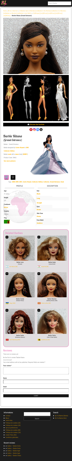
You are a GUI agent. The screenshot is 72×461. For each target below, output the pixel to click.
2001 (27, 147)
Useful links (9, 420)
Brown (39, 209)
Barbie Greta (16, 446)
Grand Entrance (55, 182)
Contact (8, 416)
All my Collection (13, 11)
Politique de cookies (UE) (13, 423)
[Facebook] (37, 129)
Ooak (62, 182)
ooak (9, 154)
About (7, 418)
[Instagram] (34, 129)
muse (17, 154)
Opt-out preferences (12, 428)
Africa (6, 207)
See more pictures (10, 161)
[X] (41, 129)
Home (5, 11)
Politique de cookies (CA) (13, 432)
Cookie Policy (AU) (11, 435)
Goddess (40, 223)
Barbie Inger (16, 451)
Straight (39, 203)
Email (5, 387)
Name (5, 378)
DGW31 (25, 154)
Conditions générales (12, 437)
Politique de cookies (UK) (13, 425)
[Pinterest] (30, 129)
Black (38, 194)
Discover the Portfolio (37, 124)
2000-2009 (15, 182)
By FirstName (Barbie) (61, 416)
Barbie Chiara (17, 455)
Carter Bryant (20, 147)
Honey (39, 216)
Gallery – (10, 446)
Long (38, 198)
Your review (7, 366)
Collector (46, 182)
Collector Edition (9, 151)
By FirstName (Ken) (61, 418)
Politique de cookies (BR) (13, 430)
